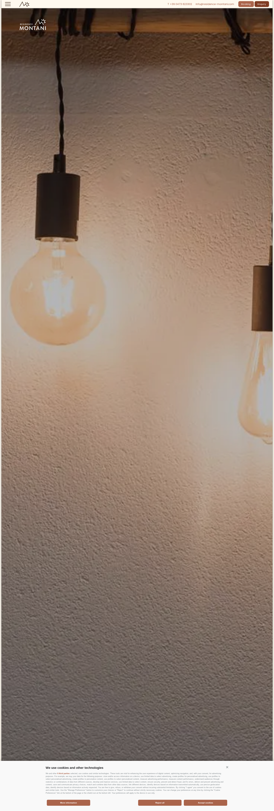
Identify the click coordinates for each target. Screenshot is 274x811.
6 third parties (63, 773)
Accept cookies (205, 803)
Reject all (159, 803)
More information (68, 803)
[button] (227, 767)
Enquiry (262, 4)
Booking (246, 4)
